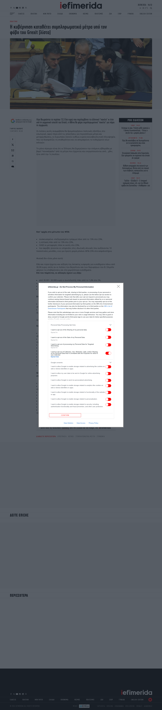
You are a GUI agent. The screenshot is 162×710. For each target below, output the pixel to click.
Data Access (81, 423)
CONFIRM (65, 415)
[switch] (108, 329)
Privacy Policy (93, 423)
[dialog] (81, 355)
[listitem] (81, 325)
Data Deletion (68, 423)
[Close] (119, 287)
